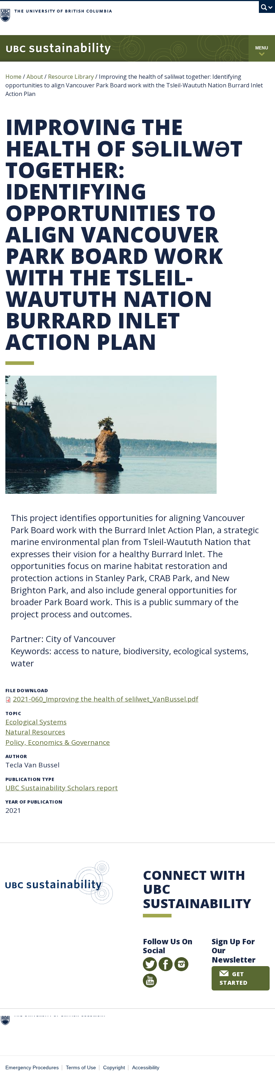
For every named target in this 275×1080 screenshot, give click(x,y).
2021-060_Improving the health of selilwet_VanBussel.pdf (105, 699)
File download (26, 690)
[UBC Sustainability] (58, 48)
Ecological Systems (36, 722)
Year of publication (33, 802)
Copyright (114, 1067)
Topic (13, 713)
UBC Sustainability (59, 884)
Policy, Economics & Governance (57, 742)
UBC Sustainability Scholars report (61, 787)
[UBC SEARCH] (267, 9)
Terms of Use (81, 1067)
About (34, 77)
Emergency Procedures (32, 1067)
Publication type (29, 779)
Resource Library (71, 77)
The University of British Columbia (167, 14)
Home (13, 77)
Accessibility (145, 1067)
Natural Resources (35, 732)
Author (16, 756)
